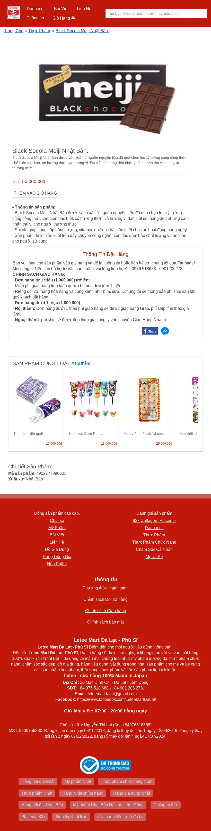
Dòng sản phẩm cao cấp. (57, 513)
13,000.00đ (109, 443)
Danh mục (154, 528)
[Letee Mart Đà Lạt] (13, 12)
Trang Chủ (13, 31)
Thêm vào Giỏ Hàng (35, 193)
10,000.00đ (54, 443)
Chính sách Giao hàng (105, 611)
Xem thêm (81, 363)
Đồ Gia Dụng (57, 549)
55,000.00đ (33, 181)
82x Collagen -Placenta (154, 520)
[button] (36, 8)
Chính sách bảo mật (105, 622)
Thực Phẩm (39, 31)
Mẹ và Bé (154, 556)
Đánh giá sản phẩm (154, 513)
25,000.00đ (164, 443)
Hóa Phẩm (57, 564)
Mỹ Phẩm (57, 528)
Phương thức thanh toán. (106, 588)
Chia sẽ (57, 520)
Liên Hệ (84, 8)
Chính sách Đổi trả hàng (105, 599)
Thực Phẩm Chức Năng (154, 542)
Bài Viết (57, 535)
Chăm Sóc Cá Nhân (154, 549)
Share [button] (152, 331)
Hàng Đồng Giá (57, 556)
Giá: (16, 181)
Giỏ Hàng (61, 18)
